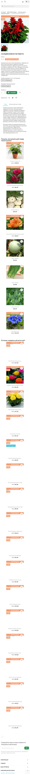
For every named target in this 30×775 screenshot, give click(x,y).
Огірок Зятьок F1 (15, 307)
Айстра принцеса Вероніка (15, 726)
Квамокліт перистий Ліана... (15, 628)
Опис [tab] (5, 104)
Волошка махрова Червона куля (15, 185)
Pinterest (16, 97)
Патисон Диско (15, 209)
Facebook (2, 737)
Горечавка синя (15, 331)
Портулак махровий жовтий (15, 701)
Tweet (12, 97)
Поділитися (9, 97)
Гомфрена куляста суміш (15, 580)
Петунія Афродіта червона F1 (15, 531)
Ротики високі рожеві (15, 434)
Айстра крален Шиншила (15, 555)
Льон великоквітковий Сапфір (15, 482)
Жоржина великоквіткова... (15, 458)
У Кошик (12, 92)
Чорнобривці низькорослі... (15, 361)
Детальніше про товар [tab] (15, 104)
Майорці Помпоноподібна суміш (15, 385)
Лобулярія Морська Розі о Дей (15, 507)
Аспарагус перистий (15, 161)
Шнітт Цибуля (15, 282)
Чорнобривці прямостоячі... (15, 409)
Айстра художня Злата (15, 604)
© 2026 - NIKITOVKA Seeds (8, 773)
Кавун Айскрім (15, 258)
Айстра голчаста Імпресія (15, 677)
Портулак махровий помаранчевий (15, 234)
